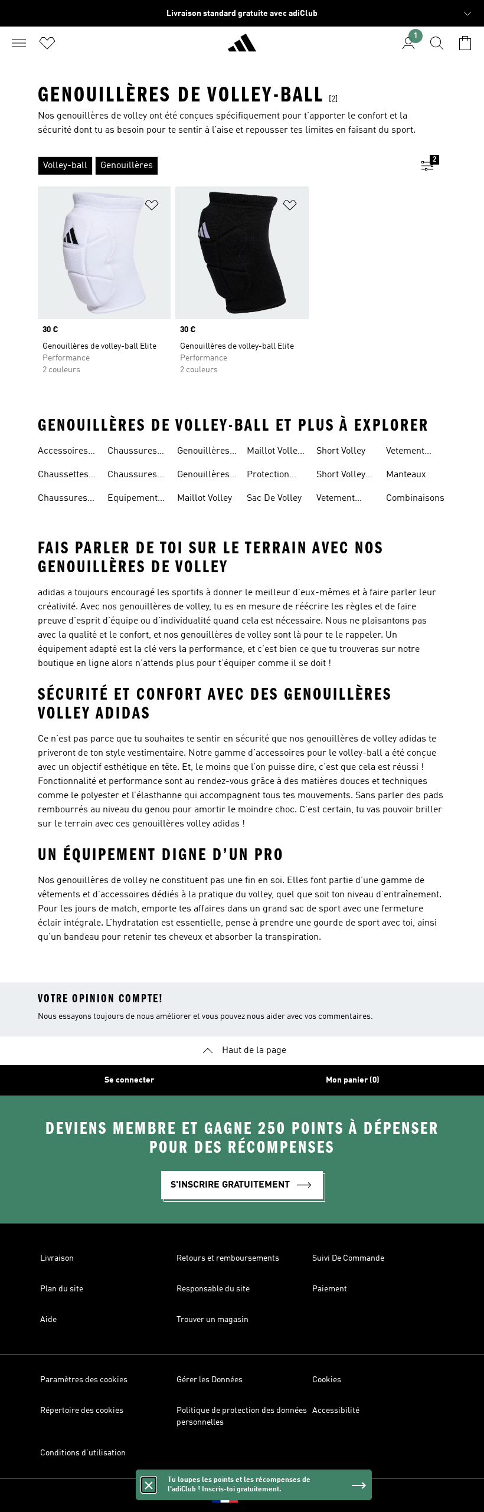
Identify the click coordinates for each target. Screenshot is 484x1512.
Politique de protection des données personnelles (241, 1416)
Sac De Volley (274, 498)
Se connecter (129, 1080)
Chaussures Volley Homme (136, 476)
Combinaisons (415, 498)
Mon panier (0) (353, 1080)
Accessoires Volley (63, 452)
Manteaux (406, 475)
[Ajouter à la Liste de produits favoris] (151, 207)
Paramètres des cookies (83, 1380)
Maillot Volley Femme (274, 452)
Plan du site (61, 1289)
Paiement (329, 1289)
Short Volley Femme (340, 476)
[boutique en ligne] (242, 48)
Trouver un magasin (212, 1320)
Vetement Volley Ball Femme (408, 452)
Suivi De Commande (348, 1258)
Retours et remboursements (227, 1258)
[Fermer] (149, 1485)
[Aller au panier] (465, 43)
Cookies (326, 1380)
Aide (48, 1320)
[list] (223, 165)
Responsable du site (213, 1289)
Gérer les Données (209, 1380)
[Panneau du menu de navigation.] (19, 43)
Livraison (57, 1258)
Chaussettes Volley (63, 476)
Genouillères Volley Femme (206, 476)
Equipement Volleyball (132, 500)
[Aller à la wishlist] (47, 43)
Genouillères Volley (203, 452)
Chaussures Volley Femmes (132, 452)
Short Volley (340, 451)
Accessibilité (335, 1410)
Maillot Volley (204, 498)
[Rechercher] (437, 43)
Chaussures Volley (62, 500)
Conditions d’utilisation (83, 1453)
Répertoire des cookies (81, 1410)
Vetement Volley (335, 500)
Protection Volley (268, 476)
